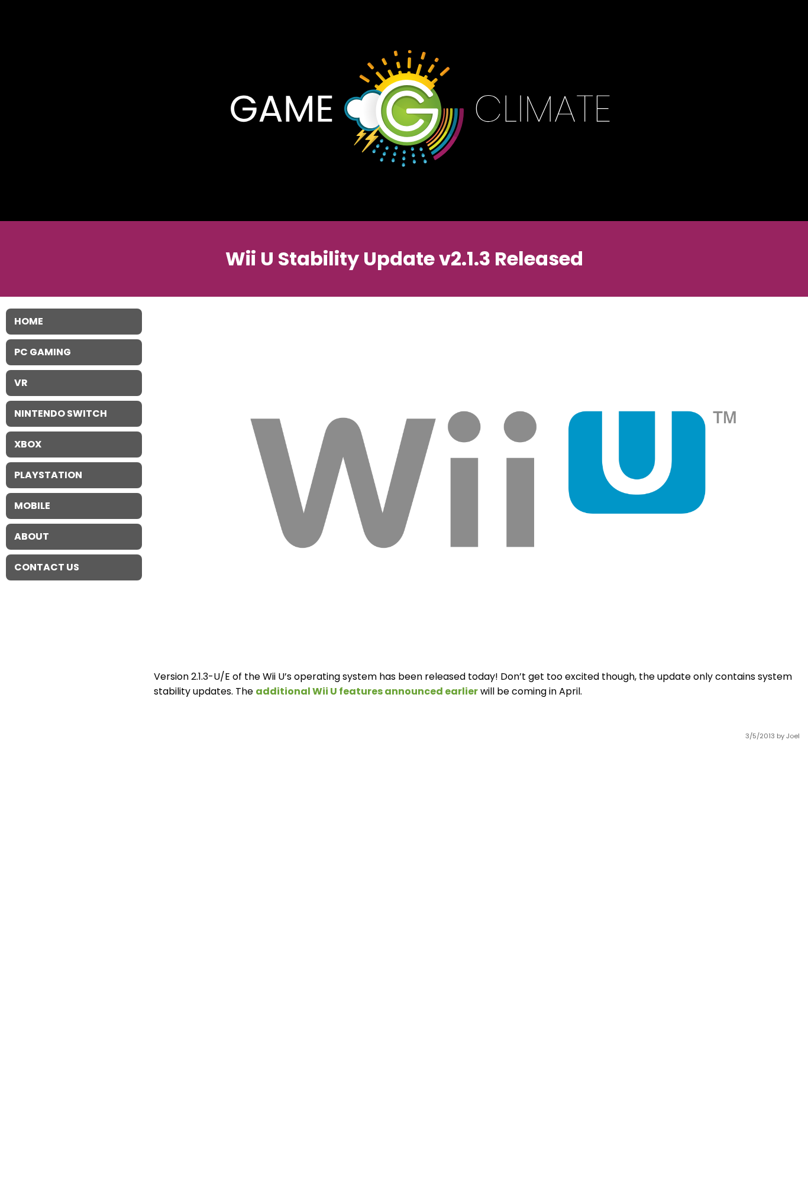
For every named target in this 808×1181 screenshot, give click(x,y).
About (31, 536)
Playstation (48, 475)
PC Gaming (42, 352)
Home (28, 321)
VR (21, 383)
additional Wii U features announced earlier (367, 691)
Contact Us (46, 567)
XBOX (27, 444)
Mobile (32, 505)
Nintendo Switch (60, 413)
